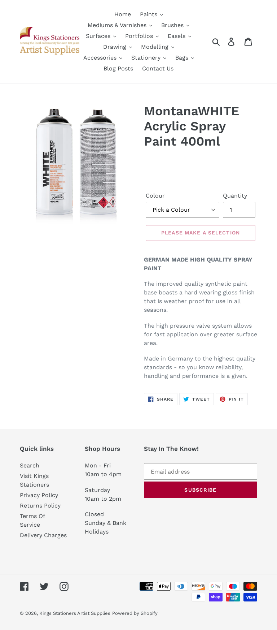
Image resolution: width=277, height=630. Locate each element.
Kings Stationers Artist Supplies (74, 613)
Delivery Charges (43, 535)
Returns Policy (40, 505)
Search (29, 465)
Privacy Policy (39, 495)
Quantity (235, 195)
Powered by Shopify (135, 613)
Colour (155, 195)
